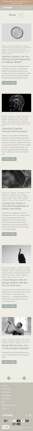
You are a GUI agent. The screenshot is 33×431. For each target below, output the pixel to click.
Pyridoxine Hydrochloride (13, 121)
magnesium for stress (25, 50)
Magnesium (5, 50)
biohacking (23, 49)
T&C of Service (7, 398)
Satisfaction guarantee (9, 405)
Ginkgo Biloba (24, 117)
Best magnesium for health (13, 49)
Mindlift (21, 119)
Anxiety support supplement (15, 45)
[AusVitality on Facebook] (27, 415)
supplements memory (7, 198)
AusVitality (18, 116)
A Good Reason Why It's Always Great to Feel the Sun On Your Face (14, 283)
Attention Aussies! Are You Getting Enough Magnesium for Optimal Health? (16, 59)
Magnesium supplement (18, 52)
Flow (22, 341)
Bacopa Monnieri (25, 116)
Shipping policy (6, 395)
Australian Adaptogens (7, 47)
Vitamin (24, 122)
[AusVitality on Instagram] (30, 415)
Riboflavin (14, 122)
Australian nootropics (18, 47)
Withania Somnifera (21, 124)
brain (17, 194)
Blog (3, 402)
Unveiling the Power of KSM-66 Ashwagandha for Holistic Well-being (15, 206)
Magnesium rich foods (7, 52)
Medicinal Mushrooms (13, 119)
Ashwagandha (25, 45)
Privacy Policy (6, 389)
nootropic (25, 119)
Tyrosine (20, 122)
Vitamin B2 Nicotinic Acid (22, 275)
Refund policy (6, 392)
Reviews (4, 385)
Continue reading (9, 82)
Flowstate (27, 341)
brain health (11, 117)
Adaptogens (5, 45)
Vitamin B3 (13, 124)
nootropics (4, 121)
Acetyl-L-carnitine (6, 192)
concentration (17, 117)
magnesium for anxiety (13, 50)
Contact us (5, 408)
